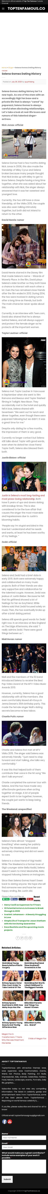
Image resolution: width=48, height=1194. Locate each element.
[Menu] (3, 8)
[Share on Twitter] (22, 938)
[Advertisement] (24, 38)
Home (4, 67)
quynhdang (29, 82)
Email (5, 1143)
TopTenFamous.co (24, 8)
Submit (7, 1179)
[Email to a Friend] (26, 938)
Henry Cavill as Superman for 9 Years (22, 904)
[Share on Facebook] (18, 938)
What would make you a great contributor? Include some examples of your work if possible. (23, 1155)
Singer (10, 67)
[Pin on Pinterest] (30, 938)
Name (5, 1134)
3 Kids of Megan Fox (37, 1038)
